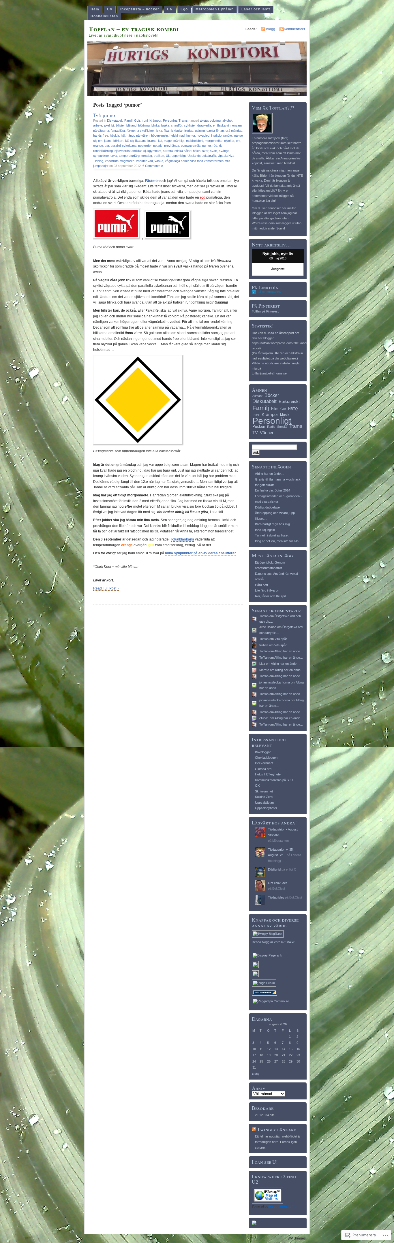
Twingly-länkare (276, 1129)
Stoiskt (282, 426)
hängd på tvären (138, 135)
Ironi (145, 120)
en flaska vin (221, 125)
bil (112, 125)
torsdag (146, 155)
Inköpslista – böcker (139, 9)
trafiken (159, 155)
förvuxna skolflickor (140, 130)
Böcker (271, 395)
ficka (158, 130)
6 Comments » (152, 165)
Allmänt (257, 396)
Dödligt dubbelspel (267, 507)
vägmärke (127, 161)
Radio (271, 426)
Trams (183, 120)
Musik (284, 415)
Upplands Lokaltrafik (201, 155)
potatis (157, 145)
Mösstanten (280, 840)
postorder (144, 145)
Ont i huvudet (277, 883)
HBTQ (293, 409)
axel (107, 125)
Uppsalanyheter (266, 808)
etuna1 (264, 718)
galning (200, 130)
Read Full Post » (106, 588)
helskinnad (177, 135)
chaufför (176, 125)
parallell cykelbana (123, 145)
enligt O (291, 869)
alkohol (227, 120)
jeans (108, 140)
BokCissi (278, 888)
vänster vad (144, 161)
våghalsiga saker (177, 161)
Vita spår (281, 639)
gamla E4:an (215, 130)
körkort (118, 140)
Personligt (170, 120)
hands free (100, 135)
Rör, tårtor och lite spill (270, 596)
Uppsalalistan (264, 802)
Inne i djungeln (265, 530)
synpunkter (101, 155)
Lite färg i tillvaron (267, 590)
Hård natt (261, 585)
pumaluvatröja (190, 145)
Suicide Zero (264, 796)
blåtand (131, 125)
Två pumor (105, 115)
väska (159, 161)
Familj (128, 120)
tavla (113, 155)
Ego (184, 9)
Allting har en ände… (269, 473)
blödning (144, 125)
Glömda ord (263, 769)
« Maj (255, 1074)
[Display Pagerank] (267, 955)
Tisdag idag (276, 897)
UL (168, 155)
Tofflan (264, 616)
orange (98, 145)
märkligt (178, 140)
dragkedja (204, 125)
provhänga (171, 145)
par (107, 145)
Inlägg (270, 29)
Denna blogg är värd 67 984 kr (273, 942)
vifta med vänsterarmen (207, 161)
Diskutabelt (115, 120)
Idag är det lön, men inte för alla (277, 541)
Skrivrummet (264, 791)
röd (215, 145)
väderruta (112, 161)
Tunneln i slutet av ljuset (271, 535)
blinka (155, 125)
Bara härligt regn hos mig (272, 524)
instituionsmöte (221, 135)
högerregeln (159, 135)
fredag (188, 130)
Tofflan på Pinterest (265, 311)
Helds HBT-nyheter (268, 774)
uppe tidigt (179, 155)
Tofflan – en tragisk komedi (134, 28)
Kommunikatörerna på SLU (274, 780)
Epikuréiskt (289, 401)
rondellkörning (103, 150)
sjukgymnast (152, 150)
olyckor (229, 140)
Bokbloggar (263, 752)
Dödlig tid (274, 869)
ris (220, 145)
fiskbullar (176, 130)
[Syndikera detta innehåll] (254, 1129)
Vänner (266, 432)
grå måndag (234, 130)
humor (190, 135)
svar (205, 150)
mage (168, 140)
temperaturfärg (129, 155)
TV (255, 432)
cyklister (190, 125)
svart (213, 150)
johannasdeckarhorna (274, 682)
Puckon (258, 426)
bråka (165, 125)
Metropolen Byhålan (215, 9)
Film (274, 408)
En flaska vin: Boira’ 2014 (272, 490)
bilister (120, 125)
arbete (97, 125)
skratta (168, 150)
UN (170, 9)
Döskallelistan (104, 16)
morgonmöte (213, 140)
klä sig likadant (135, 140)
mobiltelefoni (194, 140)
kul (160, 140)
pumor (206, 145)
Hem (95, 9)
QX (257, 785)
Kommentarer (294, 29)
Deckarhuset (264, 763)
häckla (114, 135)
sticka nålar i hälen (187, 150)
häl (123, 135)
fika (166, 130)
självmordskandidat (128, 150)
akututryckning (210, 120)
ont (238, 140)
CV (109, 9)
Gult (137, 120)
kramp (151, 140)
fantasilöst (118, 130)
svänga (224, 150)
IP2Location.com (281, 1206)
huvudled (203, 135)
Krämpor (155, 120)
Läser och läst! (255, 9)
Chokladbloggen (266, 757)
